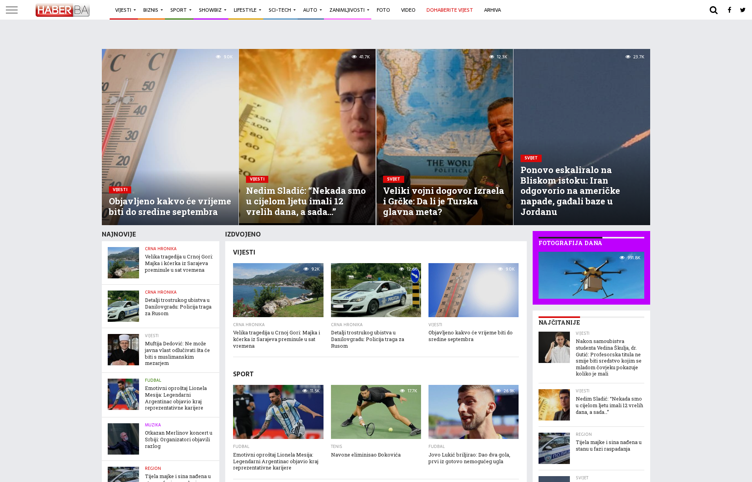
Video (408, 10)
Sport (178, 10)
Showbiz (210, 10)
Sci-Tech (280, 10)
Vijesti (123, 10)
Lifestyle (245, 10)
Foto (383, 10)
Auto (310, 10)
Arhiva (492, 10)
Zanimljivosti (347, 10)
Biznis (150, 10)
